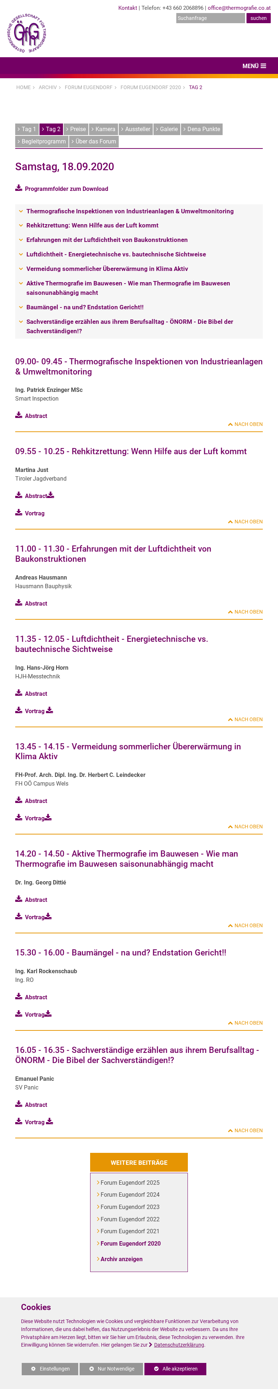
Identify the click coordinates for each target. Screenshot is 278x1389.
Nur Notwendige (107, 1370)
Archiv (48, 87)
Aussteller (137, 129)
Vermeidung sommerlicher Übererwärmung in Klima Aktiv (107, 268)
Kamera (105, 129)
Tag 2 (195, 87)
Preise (78, 129)
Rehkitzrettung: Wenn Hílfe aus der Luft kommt (92, 225)
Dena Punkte (204, 129)
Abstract (36, 416)
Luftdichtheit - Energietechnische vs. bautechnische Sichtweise (116, 254)
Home (23, 87)
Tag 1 (29, 129)
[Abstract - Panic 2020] (51, 1122)
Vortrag (35, 513)
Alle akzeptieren (171, 1369)
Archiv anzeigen (122, 1259)
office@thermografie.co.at (239, 8)
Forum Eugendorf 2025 (130, 1182)
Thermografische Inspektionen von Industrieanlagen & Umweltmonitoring (130, 211)
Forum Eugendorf (89, 87)
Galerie (169, 129)
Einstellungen (46, 1370)
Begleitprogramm (44, 141)
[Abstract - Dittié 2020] (49, 917)
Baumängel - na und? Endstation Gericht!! (85, 307)
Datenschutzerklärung (179, 1345)
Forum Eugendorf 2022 (130, 1219)
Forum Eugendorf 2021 (130, 1231)
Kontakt (127, 8)
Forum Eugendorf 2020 (151, 87)
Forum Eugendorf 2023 (130, 1207)
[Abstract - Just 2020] (52, 496)
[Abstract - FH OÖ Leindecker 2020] (49, 818)
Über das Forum (96, 141)
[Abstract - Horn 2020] (51, 711)
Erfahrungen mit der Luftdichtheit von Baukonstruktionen (107, 239)
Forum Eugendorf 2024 (130, 1194)
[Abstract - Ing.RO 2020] (49, 1014)
